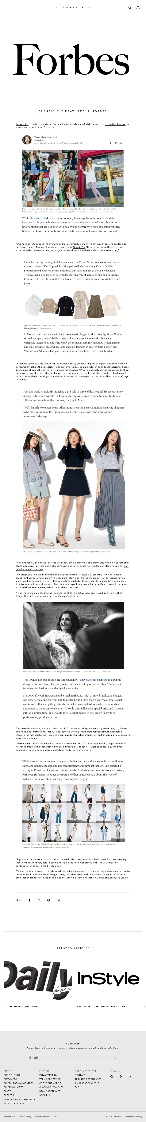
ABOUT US (45, 1095)
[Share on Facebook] (29, 900)
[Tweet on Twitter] (39, 900)
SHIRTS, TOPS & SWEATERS (18, 1083)
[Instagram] (114, 1076)
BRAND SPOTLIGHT (49, 1091)
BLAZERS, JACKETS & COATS (19, 1099)
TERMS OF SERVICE (50, 1079)
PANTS (7, 1091)
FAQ (77, 1087)
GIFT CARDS (10, 1079)
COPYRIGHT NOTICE (50, 1083)
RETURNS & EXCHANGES (88, 1079)
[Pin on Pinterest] (48, 900)
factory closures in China (59, 728)
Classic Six (79, 247)
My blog (21, 574)
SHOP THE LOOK (13, 1075)
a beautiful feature (115, 124)
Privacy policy (25, 1117)
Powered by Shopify (133, 1117)
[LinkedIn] (133, 1076)
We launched (24, 743)
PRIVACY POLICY (48, 1075)
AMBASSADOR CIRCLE (87, 1083)
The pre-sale (23, 728)
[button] (130, 7)
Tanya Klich (22, 124)
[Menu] (8, 7)
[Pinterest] (124, 1076)
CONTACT (80, 1075)
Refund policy (10, 1117)
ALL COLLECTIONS (14, 1103)
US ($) (55, 1117)
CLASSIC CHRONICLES (51, 1087)
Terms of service (42, 1117)
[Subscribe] (112, 1057)
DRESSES (9, 1095)
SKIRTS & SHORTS (13, 1087)
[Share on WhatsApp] (58, 900)
